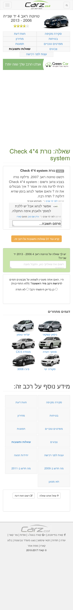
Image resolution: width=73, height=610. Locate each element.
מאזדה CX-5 (23, 352)
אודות (23, 535)
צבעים (53, 49)
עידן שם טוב (33, 216)
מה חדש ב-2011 (21, 468)
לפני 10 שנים (51, 201)
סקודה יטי (49, 369)
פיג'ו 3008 (23, 369)
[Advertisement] (36, 109)
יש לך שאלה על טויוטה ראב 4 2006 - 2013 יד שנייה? (40, 256)
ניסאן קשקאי (50, 334)
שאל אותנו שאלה (48, 495)
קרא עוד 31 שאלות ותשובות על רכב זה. (36, 239)
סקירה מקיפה (53, 33)
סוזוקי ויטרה (50, 352)
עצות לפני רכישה (36, 54)
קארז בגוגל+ (34, 535)
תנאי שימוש (44, 540)
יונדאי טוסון (23, 334)
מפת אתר (33, 545)
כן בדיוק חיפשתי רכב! (42, 289)
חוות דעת (20, 33)
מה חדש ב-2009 (54, 468)
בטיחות (53, 39)
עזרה (63, 540)
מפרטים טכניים (53, 44)
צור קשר (13, 535)
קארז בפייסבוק (55, 535)
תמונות (19, 44)
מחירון (20, 39)
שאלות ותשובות (19, 49)
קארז (19, 216)
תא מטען (54, 481)
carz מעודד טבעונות (25, 540)
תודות (55, 540)
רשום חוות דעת (22, 495)
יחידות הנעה (21, 455)
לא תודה (21, 289)
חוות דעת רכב (36, 3)
